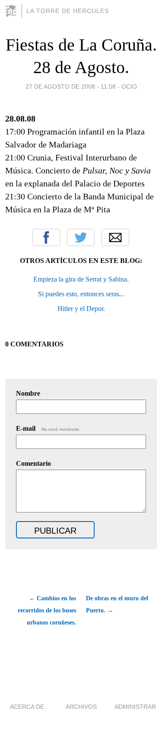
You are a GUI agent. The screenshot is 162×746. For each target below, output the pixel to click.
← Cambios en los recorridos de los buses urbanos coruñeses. (47, 610)
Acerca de (27, 706)
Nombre (28, 393)
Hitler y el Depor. (81, 308)
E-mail (48, 428)
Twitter (81, 237)
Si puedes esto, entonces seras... (81, 294)
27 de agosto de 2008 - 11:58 (70, 86)
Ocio (129, 86)
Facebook (46, 237)
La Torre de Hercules (67, 10)
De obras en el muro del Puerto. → (117, 604)
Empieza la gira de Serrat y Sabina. (81, 279)
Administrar (135, 706)
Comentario (33, 463)
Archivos (81, 706)
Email (115, 237)
